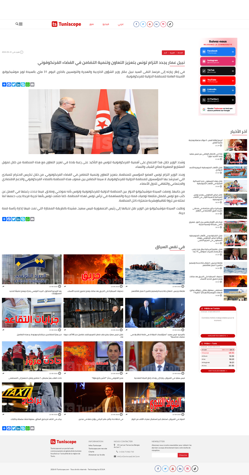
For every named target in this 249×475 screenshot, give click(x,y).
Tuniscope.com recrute (98, 448)
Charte (91, 451)
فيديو (106, 24)
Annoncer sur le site (97, 455)
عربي (121, 24)
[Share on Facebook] (126, 286)
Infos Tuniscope (95, 445)
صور (91, 24)
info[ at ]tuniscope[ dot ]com (128, 456)
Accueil (180, 52)
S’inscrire (183, 455)
